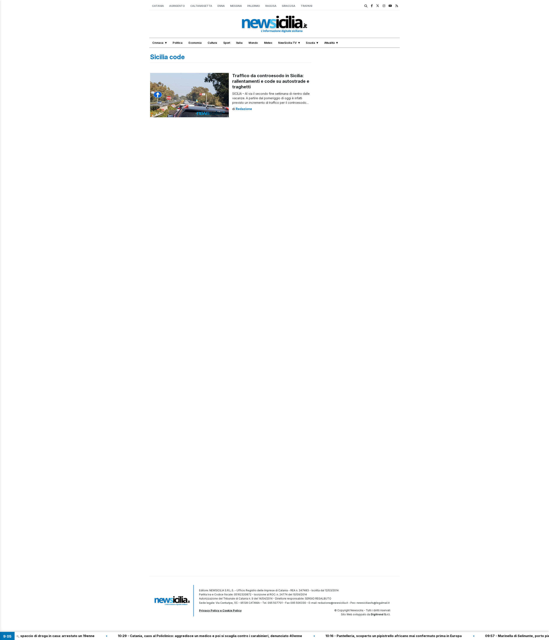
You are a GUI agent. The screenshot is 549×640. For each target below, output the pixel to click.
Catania (158, 6)
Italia (239, 42)
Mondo (253, 42)
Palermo (253, 6)
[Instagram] (384, 6)
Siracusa (288, 6)
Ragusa (270, 6)
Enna (221, 6)
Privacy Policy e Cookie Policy (220, 610)
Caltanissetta (201, 6)
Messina (236, 6)
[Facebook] (372, 6)
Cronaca (157, 42)
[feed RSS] (396, 6)
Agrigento (177, 6)
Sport (226, 42)
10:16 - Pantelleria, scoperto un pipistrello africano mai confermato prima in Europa (374, 636)
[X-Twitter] (377, 6)
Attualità (329, 42)
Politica (177, 42)
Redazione (244, 109)
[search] (365, 6)
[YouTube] (390, 6)
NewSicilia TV (287, 42)
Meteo (268, 42)
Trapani (306, 6)
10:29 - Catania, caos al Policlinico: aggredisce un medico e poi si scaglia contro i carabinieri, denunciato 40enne (190, 636)
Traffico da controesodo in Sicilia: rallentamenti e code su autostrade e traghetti (270, 81)
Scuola (310, 42)
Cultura (212, 42)
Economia (195, 42)
